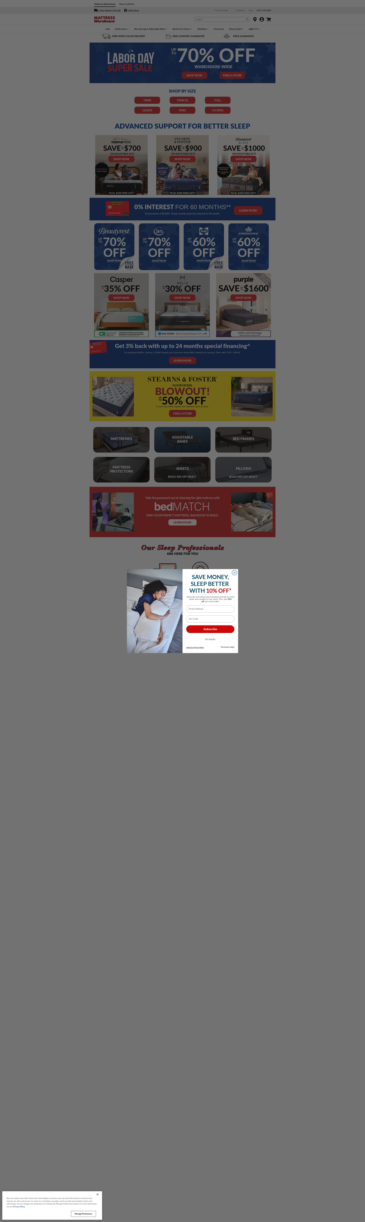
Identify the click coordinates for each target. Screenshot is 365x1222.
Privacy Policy (19, 1206)
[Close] (97, 1194)
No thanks (210, 639)
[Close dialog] (234, 572)
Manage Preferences (83, 1214)
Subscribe (210, 629)
